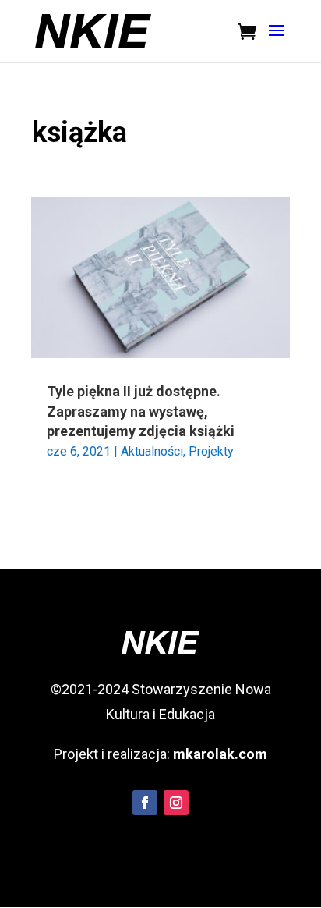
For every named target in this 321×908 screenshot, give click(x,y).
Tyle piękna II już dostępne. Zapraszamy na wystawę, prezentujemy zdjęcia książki (141, 410)
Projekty (211, 451)
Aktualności (152, 451)
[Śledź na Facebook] (144, 802)
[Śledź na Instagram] (176, 802)
